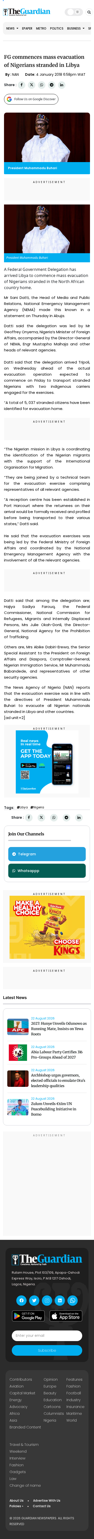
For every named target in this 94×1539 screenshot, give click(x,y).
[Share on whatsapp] (41, 85)
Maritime (74, 1413)
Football (73, 1393)
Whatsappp (28, 870)
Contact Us (42, 1506)
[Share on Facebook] (22, 85)
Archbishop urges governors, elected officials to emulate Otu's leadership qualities (58, 1080)
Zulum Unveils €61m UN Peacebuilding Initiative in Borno (53, 1109)
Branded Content (25, 1427)
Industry (73, 1399)
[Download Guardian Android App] (28, 1316)
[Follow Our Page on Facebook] (21, 1300)
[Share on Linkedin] (61, 85)
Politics (56, 28)
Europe (50, 1386)
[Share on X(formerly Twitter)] (31, 85)
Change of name (25, 1485)
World (71, 1420)
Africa (15, 1413)
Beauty (50, 1393)
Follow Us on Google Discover (35, 99)
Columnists (54, 1413)
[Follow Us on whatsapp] (72, 1300)
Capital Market (22, 1393)
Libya (24, 807)
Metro (41, 28)
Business (74, 28)
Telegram (27, 854)
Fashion (73, 1386)
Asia (13, 1420)
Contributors (21, 1379)
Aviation (17, 1386)
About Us (17, 1500)
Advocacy (18, 1406)
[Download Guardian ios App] (66, 1316)
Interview (17, 1458)
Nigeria (38, 807)
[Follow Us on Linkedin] (60, 1300)
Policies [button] (15, 1506)
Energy (16, 1399)
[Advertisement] (47, 1184)
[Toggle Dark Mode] (73, 12)
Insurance (75, 1406)
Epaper (27, 28)
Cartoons (52, 1406)
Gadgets (18, 1471)
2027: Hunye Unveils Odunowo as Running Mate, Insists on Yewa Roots (59, 1028)
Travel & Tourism (24, 1444)
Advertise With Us (46, 1500)
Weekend (18, 1451)
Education (53, 1399)
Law (13, 1478)
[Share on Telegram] (51, 85)
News (10, 28)
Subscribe (47, 1350)
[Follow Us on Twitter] (34, 1300)
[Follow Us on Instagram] (47, 1300)
